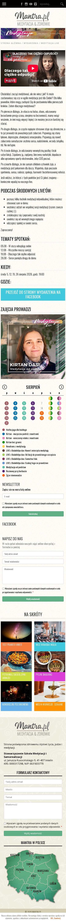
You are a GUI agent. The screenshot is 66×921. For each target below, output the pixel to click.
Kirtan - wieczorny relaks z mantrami (22, 438)
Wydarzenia (31, 43)
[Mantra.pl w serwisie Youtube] (31, 4)
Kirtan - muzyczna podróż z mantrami (22, 433)
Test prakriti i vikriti (12, 645)
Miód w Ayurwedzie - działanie (49, 704)
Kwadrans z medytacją (15, 446)
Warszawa (43, 871)
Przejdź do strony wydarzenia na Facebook (33, 294)
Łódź (33, 876)
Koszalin (14, 855)
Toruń (29, 864)
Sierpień (33, 387)
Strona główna (11, 43)
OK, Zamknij (55, 918)
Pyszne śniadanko (44, 674)
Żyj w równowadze (14, 475)
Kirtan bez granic (13, 442)
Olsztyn (40, 857)
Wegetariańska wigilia (46, 645)
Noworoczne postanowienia (15, 704)
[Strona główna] (33, 26)
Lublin (53, 883)
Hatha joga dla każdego (16, 429)
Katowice (31, 888)
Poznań (20, 870)
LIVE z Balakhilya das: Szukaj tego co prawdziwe (27, 463)
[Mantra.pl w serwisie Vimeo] (35, 4)
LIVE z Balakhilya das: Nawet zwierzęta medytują (27, 450)
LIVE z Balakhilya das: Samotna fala (21, 458)
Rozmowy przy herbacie (16, 471)
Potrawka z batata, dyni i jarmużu (14, 676)
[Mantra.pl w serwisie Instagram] (26, 4)
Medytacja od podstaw (16, 467)
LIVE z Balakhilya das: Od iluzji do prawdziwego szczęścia (31, 454)
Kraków (37, 891)
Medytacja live (50, 43)
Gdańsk (30, 853)
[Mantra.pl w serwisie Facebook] (22, 4)
